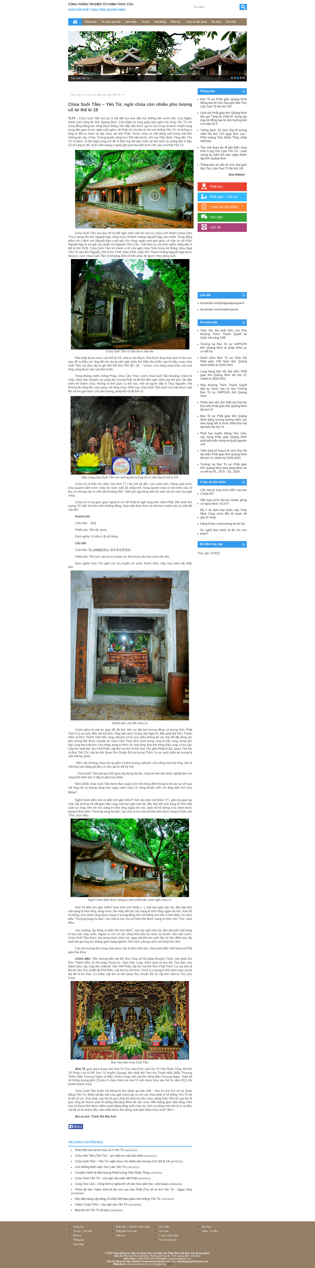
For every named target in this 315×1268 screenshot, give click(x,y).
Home (75, 22)
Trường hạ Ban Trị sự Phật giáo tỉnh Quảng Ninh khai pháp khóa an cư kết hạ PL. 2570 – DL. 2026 (223, 468)
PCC (169, 1264)
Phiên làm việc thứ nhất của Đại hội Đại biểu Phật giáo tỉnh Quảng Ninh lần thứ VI (223, 406)
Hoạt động (160, 21)
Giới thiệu (131, 21)
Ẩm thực (216, 21)
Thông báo (90, 21)
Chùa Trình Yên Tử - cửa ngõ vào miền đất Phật (106, 1178)
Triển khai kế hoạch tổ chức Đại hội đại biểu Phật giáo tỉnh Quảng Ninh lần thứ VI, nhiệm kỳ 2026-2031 (223, 454)
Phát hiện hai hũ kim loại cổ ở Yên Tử (99, 1150)
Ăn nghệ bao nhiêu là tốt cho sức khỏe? (223, 532)
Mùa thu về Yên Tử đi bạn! (92, 1210)
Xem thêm (235, 174)
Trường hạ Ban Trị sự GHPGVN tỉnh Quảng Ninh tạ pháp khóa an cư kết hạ (223, 348)
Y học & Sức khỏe (168, 1235)
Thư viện (231, 21)
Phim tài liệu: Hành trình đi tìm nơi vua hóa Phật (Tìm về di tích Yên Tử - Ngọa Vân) (133, 1189)
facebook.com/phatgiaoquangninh (222, 303)
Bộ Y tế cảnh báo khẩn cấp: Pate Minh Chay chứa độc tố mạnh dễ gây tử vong (223, 513)
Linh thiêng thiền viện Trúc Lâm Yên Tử (100, 1167)
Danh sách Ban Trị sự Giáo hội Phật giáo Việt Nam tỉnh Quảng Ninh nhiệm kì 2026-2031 (223, 361)
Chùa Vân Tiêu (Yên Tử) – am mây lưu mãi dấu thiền (109, 1155)
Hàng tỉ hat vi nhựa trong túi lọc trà (222, 523)
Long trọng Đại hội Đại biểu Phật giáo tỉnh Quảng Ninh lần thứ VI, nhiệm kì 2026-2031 (223, 375)
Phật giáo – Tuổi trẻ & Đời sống (132, 1226)
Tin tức (145, 21)
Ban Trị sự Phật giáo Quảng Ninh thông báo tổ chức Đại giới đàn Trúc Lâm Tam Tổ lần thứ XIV (223, 103)
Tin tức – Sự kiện (82, 1231)
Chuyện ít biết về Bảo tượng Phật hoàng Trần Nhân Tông (112, 1172)
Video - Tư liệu (209, 1231)
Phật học (176, 21)
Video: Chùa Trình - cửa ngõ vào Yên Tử (101, 1204)
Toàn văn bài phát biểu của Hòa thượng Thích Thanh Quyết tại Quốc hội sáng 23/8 (223, 334)
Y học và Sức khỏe (196, 21)
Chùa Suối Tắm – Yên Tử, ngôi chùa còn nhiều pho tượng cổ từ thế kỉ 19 (122, 1161)
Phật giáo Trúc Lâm (126, 1231)
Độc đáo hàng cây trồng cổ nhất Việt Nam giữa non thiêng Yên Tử (117, 1198)
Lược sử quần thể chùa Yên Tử (103, 94)
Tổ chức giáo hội (111, 21)
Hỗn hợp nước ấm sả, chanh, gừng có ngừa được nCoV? (223, 501)
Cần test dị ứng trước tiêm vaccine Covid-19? (223, 491)
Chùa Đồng (77, 78)
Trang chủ (78, 1226)
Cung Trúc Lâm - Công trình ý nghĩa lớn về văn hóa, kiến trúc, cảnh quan (121, 1183)
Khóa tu (77, 1235)
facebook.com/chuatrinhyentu (219, 309)
